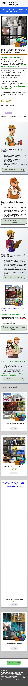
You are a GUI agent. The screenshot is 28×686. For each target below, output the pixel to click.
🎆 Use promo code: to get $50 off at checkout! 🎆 (14, 10)
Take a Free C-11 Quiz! (14, 379)
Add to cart (8, 112)
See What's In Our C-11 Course (14, 221)
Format (3, 105)
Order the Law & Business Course (14, 328)
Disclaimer (3, 680)
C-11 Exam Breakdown (14, 277)
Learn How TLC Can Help (14, 169)
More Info (14, 428)
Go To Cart (15, 663)
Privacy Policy (11, 680)
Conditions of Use (20, 680)
